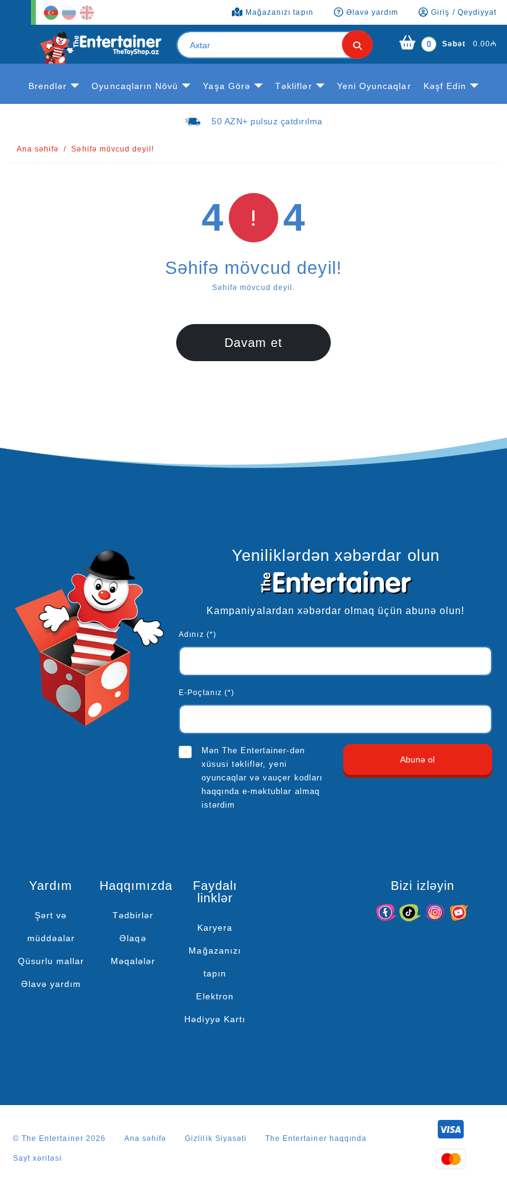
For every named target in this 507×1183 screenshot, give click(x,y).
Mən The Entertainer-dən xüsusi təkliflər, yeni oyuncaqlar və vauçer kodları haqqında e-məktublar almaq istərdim (262, 777)
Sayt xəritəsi (37, 1158)
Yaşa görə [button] (226, 86)
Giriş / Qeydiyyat (462, 12)
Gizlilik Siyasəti (216, 1138)
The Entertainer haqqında (316, 1138)
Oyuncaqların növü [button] (135, 86)
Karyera (214, 928)
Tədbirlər (133, 915)
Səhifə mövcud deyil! (112, 149)
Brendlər (47, 86)
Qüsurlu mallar (51, 961)
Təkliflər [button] (293, 86)
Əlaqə (132, 938)
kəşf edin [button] (445, 86)
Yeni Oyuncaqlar (374, 86)
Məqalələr (133, 961)
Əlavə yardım (51, 984)
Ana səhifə (38, 149)
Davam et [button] (253, 342)
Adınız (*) (197, 634)
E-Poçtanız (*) (206, 692)
